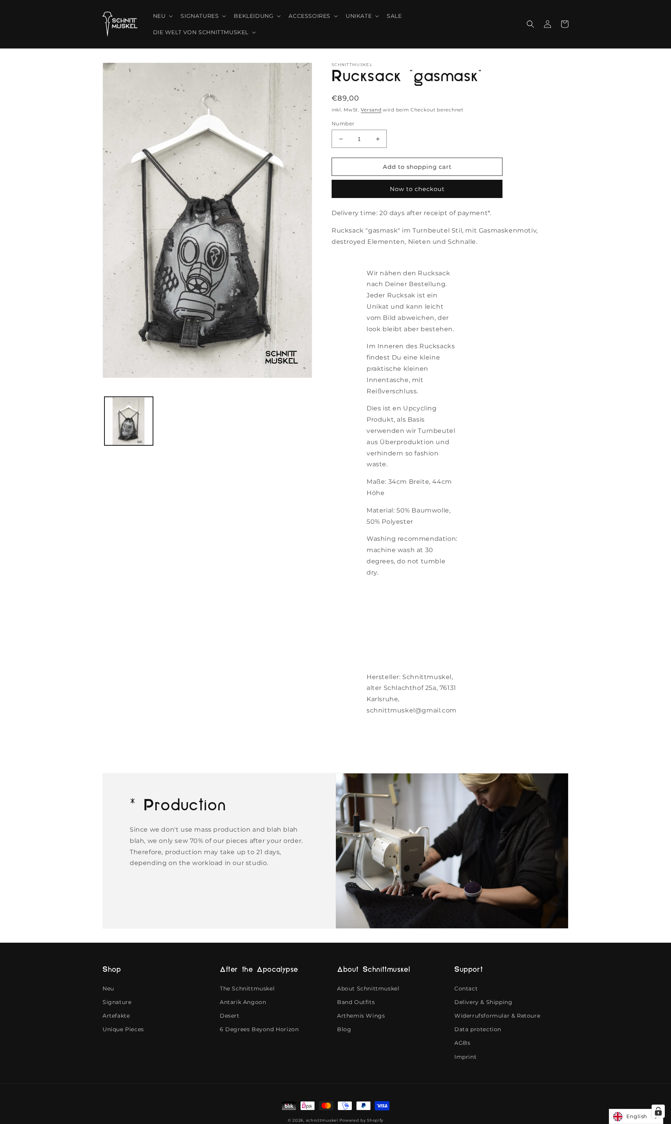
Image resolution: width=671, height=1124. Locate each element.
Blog (344, 1029)
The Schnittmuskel (247, 988)
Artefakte (116, 1015)
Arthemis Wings (361, 1015)
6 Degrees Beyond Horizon (259, 1029)
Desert (230, 1015)
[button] (162, 16)
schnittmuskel (322, 1120)
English (636, 1116)
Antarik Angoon (243, 1002)
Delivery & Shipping (483, 1002)
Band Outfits (356, 1002)
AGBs (462, 1042)
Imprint (465, 1056)
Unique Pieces (123, 1029)
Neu (108, 988)
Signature (117, 1002)
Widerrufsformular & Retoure (497, 1015)
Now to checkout (417, 189)
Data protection (477, 1029)
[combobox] (636, 1116)
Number (343, 123)
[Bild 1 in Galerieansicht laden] (128, 421)
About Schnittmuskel (368, 988)
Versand (371, 110)
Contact (466, 988)
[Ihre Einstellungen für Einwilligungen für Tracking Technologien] (658, 1111)
